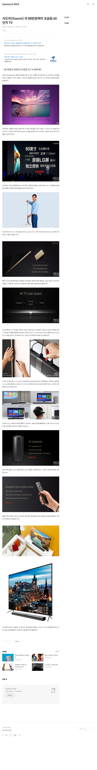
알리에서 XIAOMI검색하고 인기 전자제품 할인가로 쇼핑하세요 (24, 45)
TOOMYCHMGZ (6, 727)
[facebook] (2, 735)
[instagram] (11, 735)
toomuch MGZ (10, 4)
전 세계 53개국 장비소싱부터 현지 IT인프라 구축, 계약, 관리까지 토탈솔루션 (24, 60)
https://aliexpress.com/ (11, 40)
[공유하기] (8, 641)
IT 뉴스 (4, 27)
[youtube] (15, 735)
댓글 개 (4, 679)
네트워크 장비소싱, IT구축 (13, 57)
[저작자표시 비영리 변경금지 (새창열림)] (23, 641)
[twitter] (6, 735)
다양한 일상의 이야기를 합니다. (14, 691)
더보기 (57, 651)
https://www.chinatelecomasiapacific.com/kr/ (18, 54)
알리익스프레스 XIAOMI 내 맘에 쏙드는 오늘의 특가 (22, 43)
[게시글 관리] (10, 641)
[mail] (19, 735)
